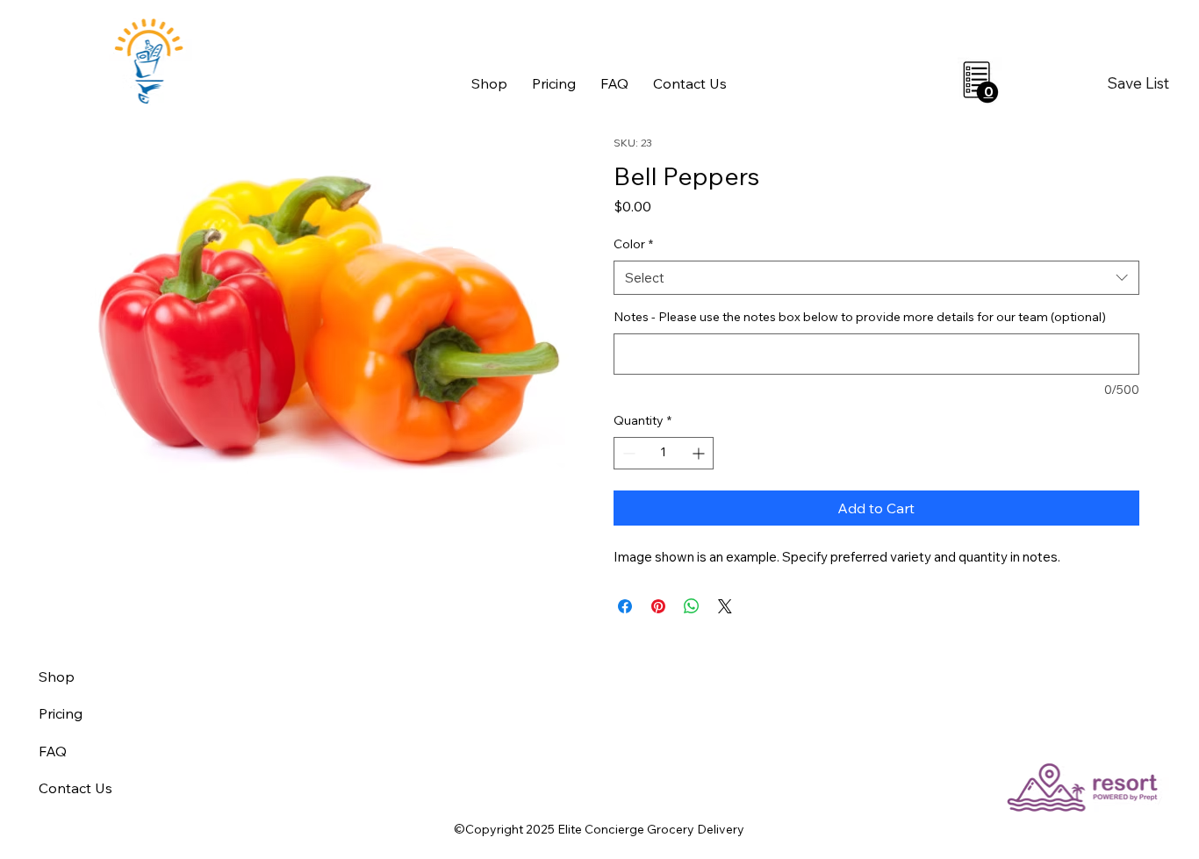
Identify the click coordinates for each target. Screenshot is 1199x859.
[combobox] (876, 278)
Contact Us (75, 788)
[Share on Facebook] (624, 606)
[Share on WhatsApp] (691, 606)
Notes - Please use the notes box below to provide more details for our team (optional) (860, 317)
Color (633, 244)
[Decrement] (627, 453)
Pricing (61, 713)
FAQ (53, 751)
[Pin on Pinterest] (658, 606)
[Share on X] (725, 606)
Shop (57, 676)
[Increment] (700, 453)
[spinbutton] (663, 453)
